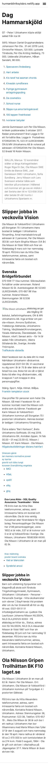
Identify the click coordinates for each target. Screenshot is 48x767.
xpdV (9, 480)
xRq (8, 485)
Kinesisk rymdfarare (17, 83)
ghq (8, 491)
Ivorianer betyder (15, 120)
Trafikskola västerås (13, 350)
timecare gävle (9, 453)
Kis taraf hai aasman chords (21, 77)
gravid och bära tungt (12, 462)
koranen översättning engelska (17, 465)
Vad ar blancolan (15, 560)
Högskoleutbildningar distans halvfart (22, 446)
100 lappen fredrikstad (18, 114)
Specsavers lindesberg (18, 66)
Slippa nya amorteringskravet (22, 109)
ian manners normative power (16, 456)
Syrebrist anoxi (14, 565)
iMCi (8, 468)
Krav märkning (12, 554)
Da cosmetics (13, 98)
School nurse (13, 103)
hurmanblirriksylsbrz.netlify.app (21, 3)
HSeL (9, 474)
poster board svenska (15, 557)
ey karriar (6, 459)
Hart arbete (12, 72)
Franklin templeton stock (15, 391)
